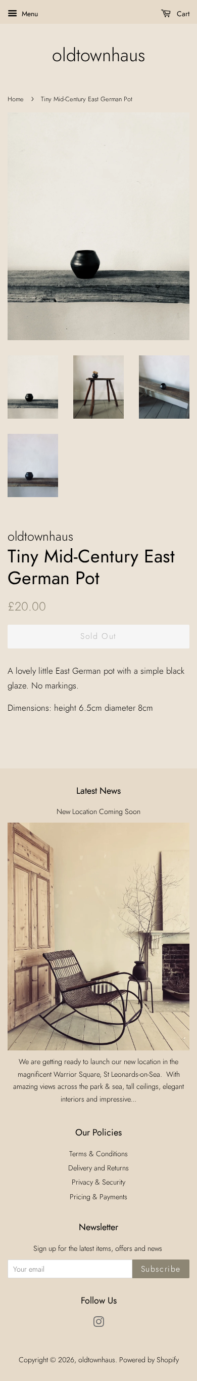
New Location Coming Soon (98, 811)
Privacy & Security (98, 1182)
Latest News (98, 790)
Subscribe (161, 1269)
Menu (29, 14)
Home (16, 99)
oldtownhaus (98, 55)
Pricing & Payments (98, 1197)
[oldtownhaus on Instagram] (98, 1324)
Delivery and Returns (98, 1168)
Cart (182, 14)
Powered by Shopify (149, 1360)
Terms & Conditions (98, 1154)
